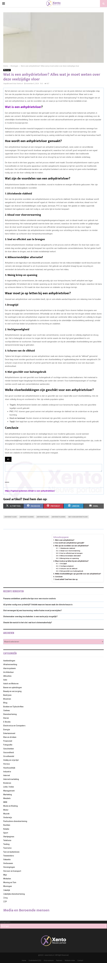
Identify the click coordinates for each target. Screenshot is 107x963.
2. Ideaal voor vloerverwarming (69, 551)
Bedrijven (7, 695)
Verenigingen (9, 867)
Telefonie (7, 840)
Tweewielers (8, 856)
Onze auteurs (49, 960)
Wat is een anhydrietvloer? (64, 540)
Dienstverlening (10, 714)
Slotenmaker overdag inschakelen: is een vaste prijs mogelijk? (30, 616)
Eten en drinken (9, 737)
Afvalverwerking (10, 664)
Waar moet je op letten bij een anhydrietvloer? (72, 561)
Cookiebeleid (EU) (35, 960)
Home (24, 960)
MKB (5, 802)
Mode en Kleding (10, 806)
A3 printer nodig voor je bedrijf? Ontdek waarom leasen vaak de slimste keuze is (38, 605)
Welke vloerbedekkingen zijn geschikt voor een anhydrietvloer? (78, 574)
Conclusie (59, 577)
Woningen (7, 70)
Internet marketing (11, 779)
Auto (5, 680)
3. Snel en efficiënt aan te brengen (70, 553)
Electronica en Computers (14, 726)
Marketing (7, 794)
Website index (70, 960)
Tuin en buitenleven (11, 852)
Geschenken (8, 749)
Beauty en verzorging (12, 691)
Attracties (7, 676)
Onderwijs (7, 817)
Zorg (5, 898)
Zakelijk (6, 890)
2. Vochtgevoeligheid (66, 566)
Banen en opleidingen (12, 687)
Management (8, 791)
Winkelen (7, 879)
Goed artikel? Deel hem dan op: (66, 579)
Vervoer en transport (12, 871)
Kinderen (7, 783)
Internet (6, 775)
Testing (6, 844)
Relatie (6, 829)
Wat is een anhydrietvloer (23, 107)
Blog (5, 703)
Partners (59, 960)
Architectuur (8, 672)
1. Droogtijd (63, 563)
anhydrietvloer (43, 517)
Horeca (6, 764)
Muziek (6, 814)
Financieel (7, 741)
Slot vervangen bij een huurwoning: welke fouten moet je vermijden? (32, 610)
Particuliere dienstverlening (15, 821)
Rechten (6, 825)
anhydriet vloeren (27, 517)
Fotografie (7, 745)
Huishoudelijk (9, 768)
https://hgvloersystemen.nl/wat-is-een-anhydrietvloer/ (30, 491)
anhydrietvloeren (58, 517)
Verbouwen (8, 863)
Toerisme (7, 848)
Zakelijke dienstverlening (14, 894)
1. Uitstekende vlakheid (67, 548)
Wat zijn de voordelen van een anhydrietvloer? (72, 546)
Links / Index (8, 787)
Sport (5, 833)
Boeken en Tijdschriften (13, 707)
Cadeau (6, 710)
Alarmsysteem (9, 668)
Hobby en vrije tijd (11, 760)
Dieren (6, 718)
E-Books (7, 722)
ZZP (5, 902)
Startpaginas (8, 837)
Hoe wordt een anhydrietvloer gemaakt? (69, 543)
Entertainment (9, 733)
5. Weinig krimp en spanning (69, 558)
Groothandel (8, 756)
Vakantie (7, 859)
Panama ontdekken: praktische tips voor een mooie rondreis (29, 599)
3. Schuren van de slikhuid (68, 568)
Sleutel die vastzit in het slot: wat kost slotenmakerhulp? (27, 622)
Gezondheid (8, 752)
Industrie (7, 772)
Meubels (7, 798)
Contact (80, 960)
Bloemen (7, 699)
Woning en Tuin (9, 882)
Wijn (5, 875)
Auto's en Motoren (11, 684)
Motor (5, 810)
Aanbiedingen (9, 661)
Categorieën (5, 922)
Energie (6, 730)
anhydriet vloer (11, 517)
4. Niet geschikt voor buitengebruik (71, 571)
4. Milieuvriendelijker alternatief (70, 556)
